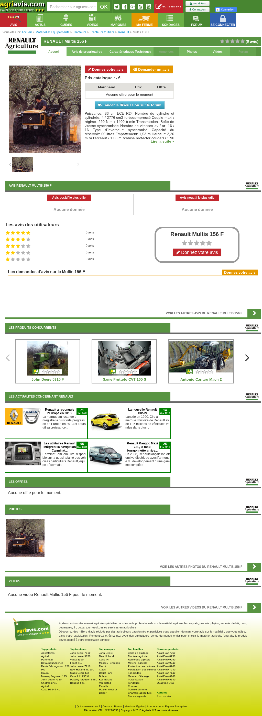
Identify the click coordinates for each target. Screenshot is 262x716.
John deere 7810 (80, 652)
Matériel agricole (137, 662)
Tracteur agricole (138, 656)
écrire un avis (171, 6)
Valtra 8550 (77, 659)
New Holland (106, 656)
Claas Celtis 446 (79, 672)
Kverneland (106, 679)
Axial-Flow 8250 (166, 656)
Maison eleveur (108, 689)
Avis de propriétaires (87, 52)
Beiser (102, 692)
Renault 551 (77, 682)
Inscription (198, 3)
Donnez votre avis (107, 69)
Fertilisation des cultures (142, 669)
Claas (102, 669)
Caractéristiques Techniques (130, 52)
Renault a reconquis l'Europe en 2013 (59, 411)
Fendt (102, 666)
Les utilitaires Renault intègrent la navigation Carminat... (59, 447)
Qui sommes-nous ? (88, 706)
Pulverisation (135, 679)
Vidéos (218, 52)
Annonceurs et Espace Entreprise (167, 706)
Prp (43, 669)
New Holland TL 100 (82, 669)
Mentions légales (135, 706)
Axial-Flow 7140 (166, 672)
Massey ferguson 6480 (83, 679)
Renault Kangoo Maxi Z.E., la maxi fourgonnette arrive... (142, 447)
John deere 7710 (80, 666)
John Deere (106, 652)
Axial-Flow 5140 (166, 679)
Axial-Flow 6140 (166, 676)
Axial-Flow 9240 (166, 662)
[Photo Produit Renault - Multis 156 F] (25, 537)
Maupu (45, 672)
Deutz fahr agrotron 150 (55, 666)
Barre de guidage (138, 652)
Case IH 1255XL (80, 676)
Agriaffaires (47, 652)
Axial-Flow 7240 (166, 669)
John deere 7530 (51, 679)
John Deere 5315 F (47, 379)
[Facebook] (124, 7)
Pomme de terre (137, 689)
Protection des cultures (141, 666)
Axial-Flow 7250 (166, 652)
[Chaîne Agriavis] (148, 7)
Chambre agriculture (140, 692)
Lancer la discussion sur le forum (131, 105)
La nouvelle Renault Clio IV (142, 411)
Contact (107, 706)
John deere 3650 (80, 656)
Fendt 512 (76, 662)
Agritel (45, 656)
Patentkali (47, 659)
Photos (192, 52)
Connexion (198, 9)
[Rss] (140, 7)
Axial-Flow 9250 (166, 659)
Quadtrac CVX (165, 682)
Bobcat (103, 676)
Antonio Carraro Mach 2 (201, 379)
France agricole (137, 696)
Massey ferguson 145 (54, 676)
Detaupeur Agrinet (52, 662)
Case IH (103, 659)
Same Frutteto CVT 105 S (124, 379)
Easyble (103, 686)
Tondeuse (134, 682)
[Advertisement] (133, 292)
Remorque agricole (139, 659)
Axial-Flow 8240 (166, 666)
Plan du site (164, 696)
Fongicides (134, 672)
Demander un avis (153, 69)
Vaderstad (105, 682)
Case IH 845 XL (50, 689)
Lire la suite (161, 141)
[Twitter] (116, 7)
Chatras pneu (49, 682)
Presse (118, 706)
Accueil (53, 52)
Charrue (132, 686)
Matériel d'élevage (138, 676)
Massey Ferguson (109, 662)
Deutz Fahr (105, 672)
